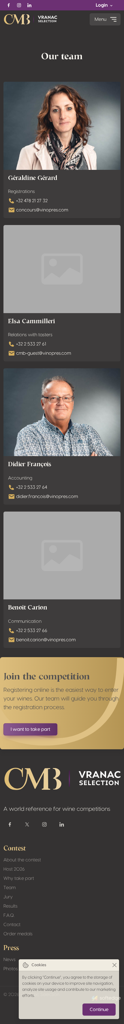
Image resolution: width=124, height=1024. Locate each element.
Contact (11, 924)
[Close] (114, 965)
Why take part (18, 878)
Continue (99, 1009)
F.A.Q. (8, 915)
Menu (100, 19)
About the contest (22, 860)
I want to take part (30, 729)
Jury (8, 897)
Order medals (18, 934)
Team (9, 887)
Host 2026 (14, 869)
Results (10, 906)
